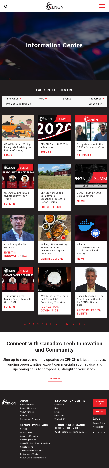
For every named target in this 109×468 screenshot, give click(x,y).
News (40, 98)
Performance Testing (29, 454)
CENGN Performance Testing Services (70, 426)
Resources (95, 98)
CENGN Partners (27, 412)
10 (55, 323)
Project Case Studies (18, 104)
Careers (23, 415)
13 (72, 323)
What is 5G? (96, 104)
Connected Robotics (29, 436)
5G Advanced (26, 433)
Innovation (12, 98)
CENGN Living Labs (34, 425)
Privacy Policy (99, 423)
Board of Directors (28, 408)
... (25, 323)
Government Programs (30, 419)
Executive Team (27, 405)
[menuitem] (13, 98)
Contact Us (100, 403)
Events (67, 98)
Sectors (23, 429)
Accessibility (98, 427)
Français (99, 412)
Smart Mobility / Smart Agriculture (35, 443)
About (25, 400)
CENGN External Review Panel (33, 458)
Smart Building (26, 447)
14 (78, 323)
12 (67, 323)
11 (61, 323)
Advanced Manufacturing (31, 451)
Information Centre (69, 400)
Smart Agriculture (28, 440)
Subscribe (55, 379)
